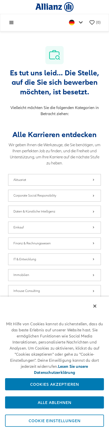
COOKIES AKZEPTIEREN (54, 384)
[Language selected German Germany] (77, 22)
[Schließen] (94, 306)
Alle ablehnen (54, 402)
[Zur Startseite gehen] (54, 7)
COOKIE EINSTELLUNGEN (55, 420)
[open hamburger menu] (11, 22)
